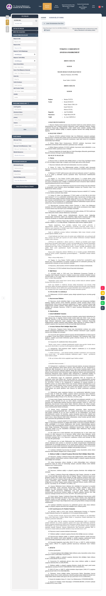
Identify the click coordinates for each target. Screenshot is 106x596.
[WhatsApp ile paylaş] (103, 303)
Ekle (25, 129)
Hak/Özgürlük (17, 106)
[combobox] (14, 42)
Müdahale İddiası (18, 112)
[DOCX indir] (103, 298)
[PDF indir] (103, 288)
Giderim (16, 122)
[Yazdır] (103, 308)
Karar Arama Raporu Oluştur (25, 186)
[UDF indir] (103, 293)
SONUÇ (15, 117)
